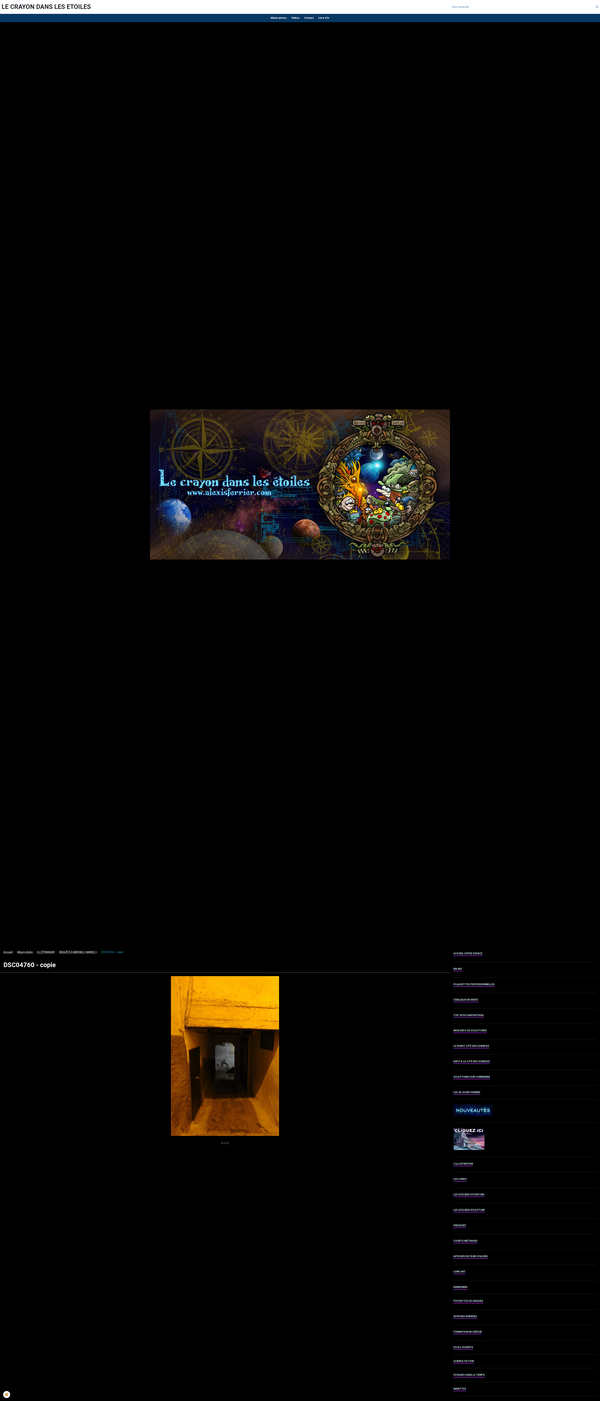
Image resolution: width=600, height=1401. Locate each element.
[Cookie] (6, 1394)
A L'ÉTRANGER (46, 952)
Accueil (8, 952)
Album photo (25, 952)
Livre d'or (324, 17)
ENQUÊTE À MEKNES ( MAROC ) (78, 952)
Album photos (278, 17)
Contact (309, 17)
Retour (225, 1143)
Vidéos (295, 17)
